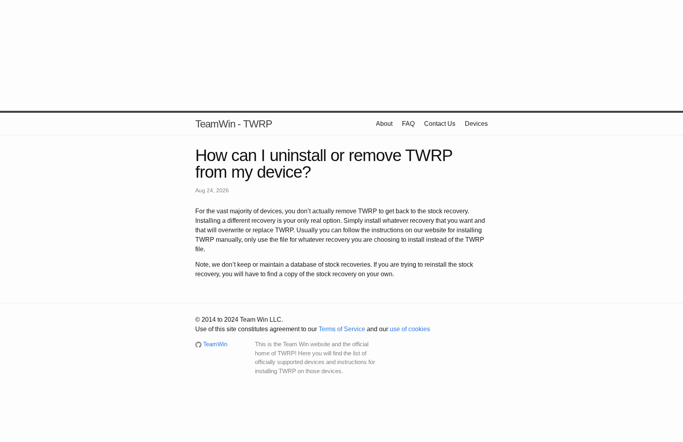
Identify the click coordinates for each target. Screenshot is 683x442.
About (384, 123)
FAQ (408, 123)
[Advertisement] (341, 55)
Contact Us (439, 123)
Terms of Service (342, 329)
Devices (476, 123)
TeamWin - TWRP (233, 124)
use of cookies (410, 329)
